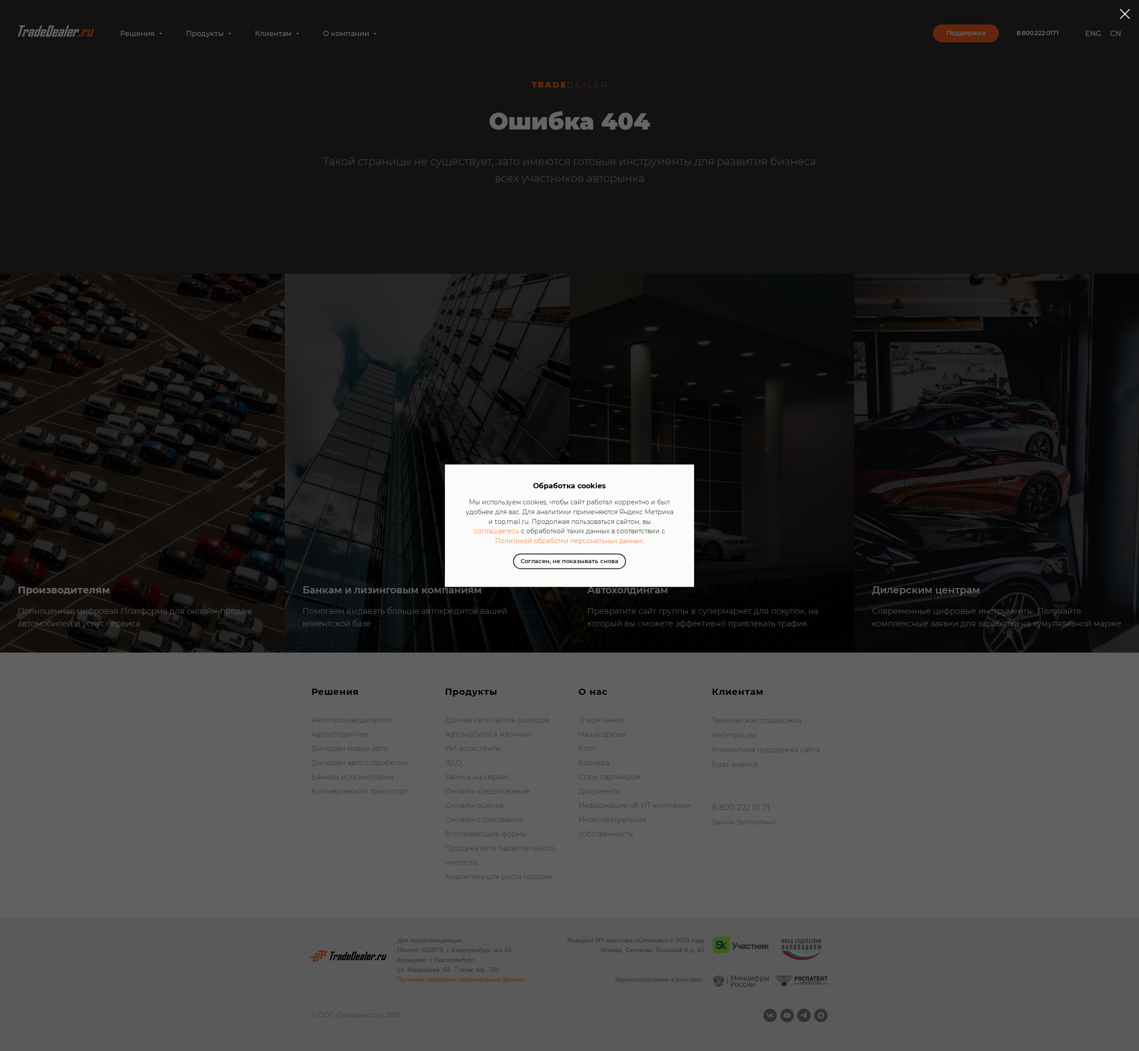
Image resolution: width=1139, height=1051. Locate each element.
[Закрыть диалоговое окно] (1125, 14)
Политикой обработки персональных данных (569, 541)
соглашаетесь (496, 532)
